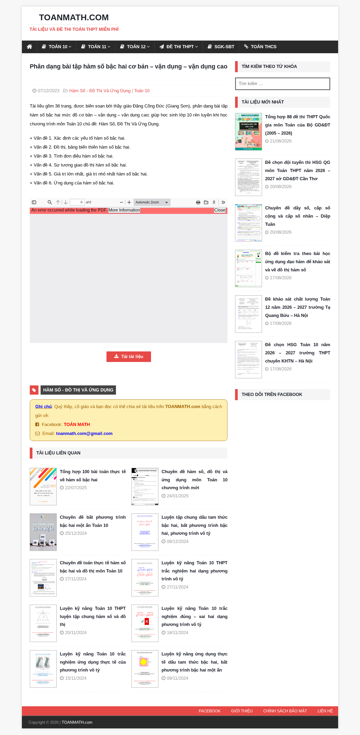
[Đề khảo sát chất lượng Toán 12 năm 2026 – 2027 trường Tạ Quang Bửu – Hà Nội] (248, 314)
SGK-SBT (223, 46)
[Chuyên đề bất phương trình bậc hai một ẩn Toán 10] (45, 532)
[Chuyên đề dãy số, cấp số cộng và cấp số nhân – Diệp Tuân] (248, 222)
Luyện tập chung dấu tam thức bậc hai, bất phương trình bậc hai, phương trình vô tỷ (194, 525)
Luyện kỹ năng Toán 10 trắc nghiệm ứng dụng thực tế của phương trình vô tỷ (93, 662)
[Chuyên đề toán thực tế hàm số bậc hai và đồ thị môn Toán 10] (45, 577)
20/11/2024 (75, 632)
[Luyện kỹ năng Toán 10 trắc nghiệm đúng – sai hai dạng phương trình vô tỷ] (147, 623)
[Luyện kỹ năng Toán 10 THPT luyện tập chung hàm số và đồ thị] (45, 623)
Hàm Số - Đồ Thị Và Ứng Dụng (99, 90)
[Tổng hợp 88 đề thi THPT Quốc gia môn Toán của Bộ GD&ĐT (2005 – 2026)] (248, 131)
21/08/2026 (280, 141)
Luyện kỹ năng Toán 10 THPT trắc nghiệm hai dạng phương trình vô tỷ (194, 570)
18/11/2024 (177, 632)
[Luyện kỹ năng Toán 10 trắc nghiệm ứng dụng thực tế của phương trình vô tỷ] (45, 669)
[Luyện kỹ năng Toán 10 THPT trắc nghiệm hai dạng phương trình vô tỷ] (147, 577)
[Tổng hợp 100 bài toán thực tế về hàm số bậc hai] (45, 486)
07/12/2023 (48, 90)
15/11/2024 (75, 678)
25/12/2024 (76, 533)
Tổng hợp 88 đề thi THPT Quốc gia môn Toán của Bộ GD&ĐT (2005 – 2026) (297, 124)
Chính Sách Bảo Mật (285, 711)
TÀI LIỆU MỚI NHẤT (263, 102)
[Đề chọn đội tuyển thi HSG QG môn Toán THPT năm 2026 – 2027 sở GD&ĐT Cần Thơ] (248, 177)
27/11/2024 (75, 578)
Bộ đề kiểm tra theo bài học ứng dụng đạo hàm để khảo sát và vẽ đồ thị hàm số (297, 261)
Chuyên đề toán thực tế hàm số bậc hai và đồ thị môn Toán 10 (93, 567)
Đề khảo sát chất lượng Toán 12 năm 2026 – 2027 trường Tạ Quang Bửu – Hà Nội (297, 307)
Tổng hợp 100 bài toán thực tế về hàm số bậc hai (93, 475)
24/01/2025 (177, 495)
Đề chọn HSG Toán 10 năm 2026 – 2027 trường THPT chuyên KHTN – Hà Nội (297, 352)
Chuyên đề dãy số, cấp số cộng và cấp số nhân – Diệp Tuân (297, 216)
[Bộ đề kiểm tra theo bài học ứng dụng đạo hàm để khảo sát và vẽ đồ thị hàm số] (248, 268)
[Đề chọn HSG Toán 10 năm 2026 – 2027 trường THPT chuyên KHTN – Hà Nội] (248, 359)
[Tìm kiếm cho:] (282, 83)
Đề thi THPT (179, 46)
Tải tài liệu (131, 356)
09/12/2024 (177, 541)
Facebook (210, 711)
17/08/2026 (280, 277)
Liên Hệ (325, 711)
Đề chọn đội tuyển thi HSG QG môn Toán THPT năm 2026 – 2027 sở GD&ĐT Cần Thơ (297, 170)
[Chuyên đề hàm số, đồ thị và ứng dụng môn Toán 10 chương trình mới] (147, 486)
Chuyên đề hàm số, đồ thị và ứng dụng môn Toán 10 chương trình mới (194, 479)
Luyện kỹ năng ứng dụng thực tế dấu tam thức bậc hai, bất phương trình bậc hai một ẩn (194, 662)
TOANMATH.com (77, 722)
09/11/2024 (177, 678)
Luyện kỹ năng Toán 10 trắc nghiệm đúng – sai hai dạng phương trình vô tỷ (194, 616)
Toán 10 (141, 90)
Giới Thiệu (242, 711)
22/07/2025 (76, 487)
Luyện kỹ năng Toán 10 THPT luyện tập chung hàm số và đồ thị (93, 616)
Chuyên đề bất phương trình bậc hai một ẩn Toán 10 (93, 521)
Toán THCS (263, 46)
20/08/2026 (280, 186)
